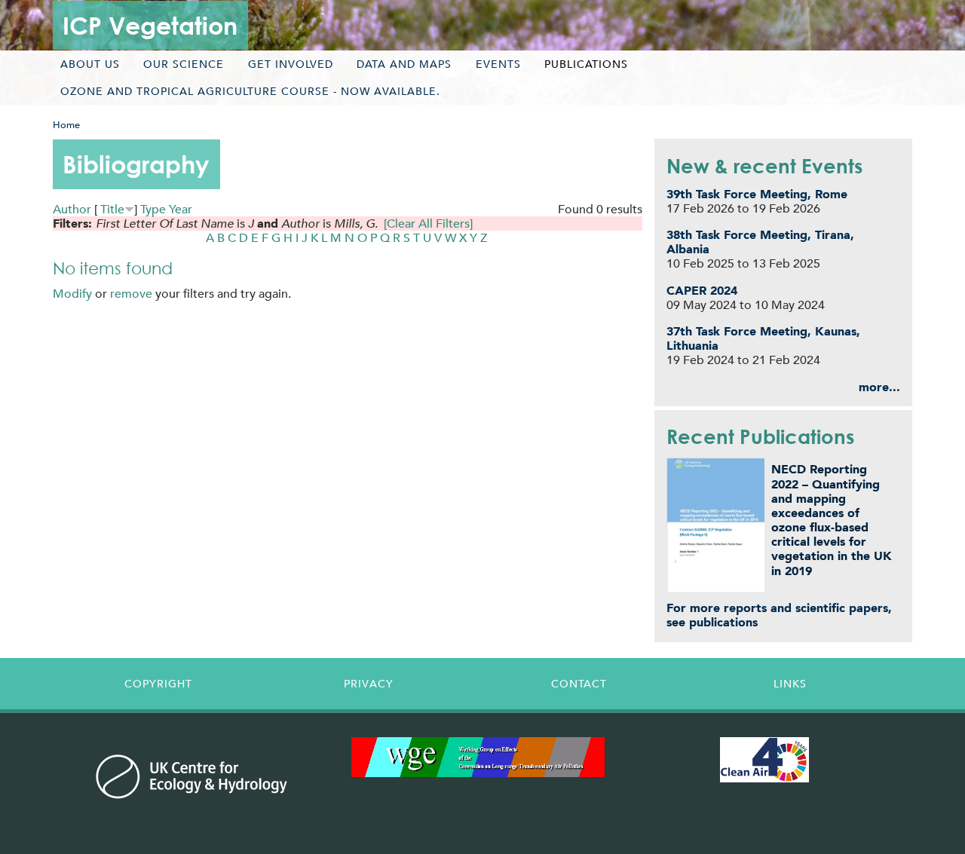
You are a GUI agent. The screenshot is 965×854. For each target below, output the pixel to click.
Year (180, 209)
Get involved (290, 64)
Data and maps (404, 64)
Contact (579, 683)
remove (131, 294)
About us (90, 64)
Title (112, 209)
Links (790, 683)
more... (879, 387)
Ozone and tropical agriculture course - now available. (250, 91)
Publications (586, 64)
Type (153, 209)
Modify (72, 294)
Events (498, 64)
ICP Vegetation (150, 25)
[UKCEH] (192, 776)
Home (66, 124)
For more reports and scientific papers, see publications (779, 615)
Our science (183, 64)
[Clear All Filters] (428, 223)
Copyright (158, 683)
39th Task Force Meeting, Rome (756, 194)
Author (72, 209)
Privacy (369, 683)
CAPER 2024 (701, 290)
